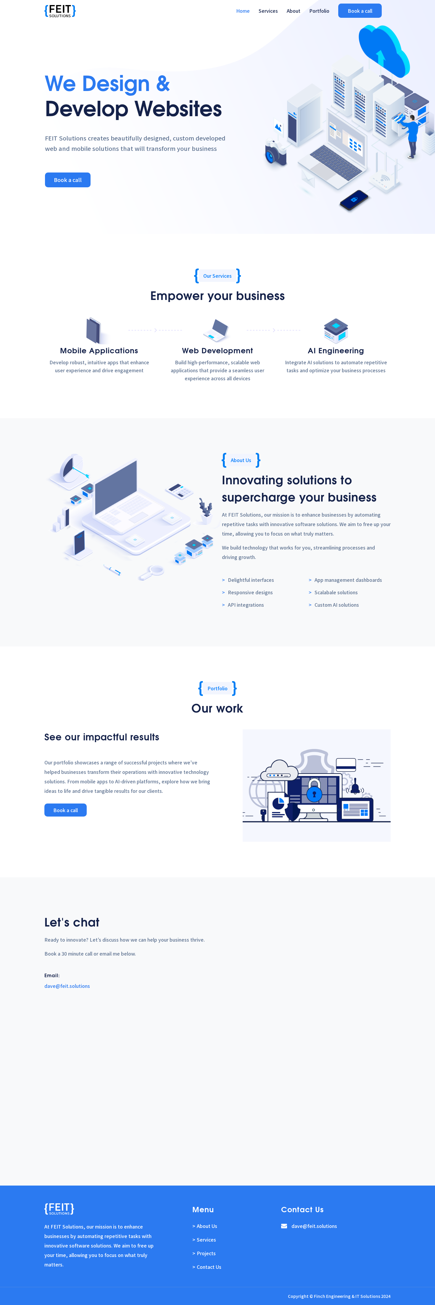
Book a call (360, 10)
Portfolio (319, 10)
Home (243, 10)
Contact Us (209, 1266)
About (293, 10)
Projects (206, 1253)
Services (268, 10)
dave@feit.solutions (67, 985)
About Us (207, 1225)
